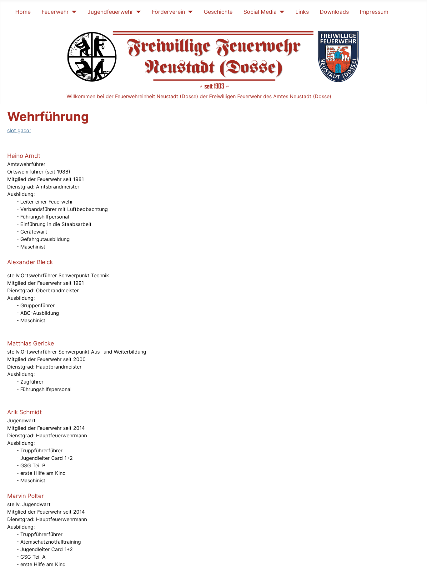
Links (302, 11)
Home (23, 11)
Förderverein (168, 11)
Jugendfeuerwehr (110, 11)
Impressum (374, 11)
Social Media (260, 11)
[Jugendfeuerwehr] (137, 12)
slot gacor (19, 130)
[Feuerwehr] (73, 12)
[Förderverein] (189, 12)
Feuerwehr (55, 11)
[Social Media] (280, 12)
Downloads (334, 11)
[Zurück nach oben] (416, 556)
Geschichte (218, 11)
